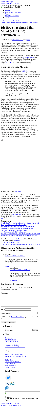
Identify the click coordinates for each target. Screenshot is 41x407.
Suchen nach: (9, 330)
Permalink (17, 241)
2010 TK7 (9, 62)
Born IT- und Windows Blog (14, 354)
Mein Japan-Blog (10, 365)
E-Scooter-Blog (10, 367)
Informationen (16, 214)
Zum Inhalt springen (7, 1)
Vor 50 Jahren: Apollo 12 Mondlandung (13, 232)
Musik (7, 17)
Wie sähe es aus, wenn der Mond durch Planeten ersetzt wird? (20, 234)
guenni (28, 40)
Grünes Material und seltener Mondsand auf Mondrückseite (20, 23)
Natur (20, 239)
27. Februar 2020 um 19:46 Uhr (20, 270)
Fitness (7, 14)
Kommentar (5, 293)
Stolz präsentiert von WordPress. (11, 405)
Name (3, 309)
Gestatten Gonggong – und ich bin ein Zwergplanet (17, 228)
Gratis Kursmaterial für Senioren (15, 347)
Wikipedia (18, 191)
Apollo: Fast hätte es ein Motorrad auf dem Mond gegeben (19, 235)
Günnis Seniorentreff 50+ (13, 362)
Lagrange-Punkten (28, 57)
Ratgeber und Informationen (13, 12)
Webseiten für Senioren (12, 16)
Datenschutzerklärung (18, 317)
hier (14, 216)
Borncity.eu (8, 338)
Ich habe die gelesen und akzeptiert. (20, 318)
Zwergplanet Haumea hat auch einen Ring (14, 225)
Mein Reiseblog (10, 363)
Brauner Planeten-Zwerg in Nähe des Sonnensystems (17, 226)
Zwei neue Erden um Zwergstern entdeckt (14, 230)
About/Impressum (10, 340)
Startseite (7, 10)
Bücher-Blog (9, 360)
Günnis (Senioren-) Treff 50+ (10, 3)
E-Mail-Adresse (6, 313)
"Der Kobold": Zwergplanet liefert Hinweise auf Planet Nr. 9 (20, 223)
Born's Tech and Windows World (15, 356)
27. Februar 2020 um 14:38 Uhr (15, 256)
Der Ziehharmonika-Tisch (10, 21)
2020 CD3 (25, 71)
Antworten (8, 266)
